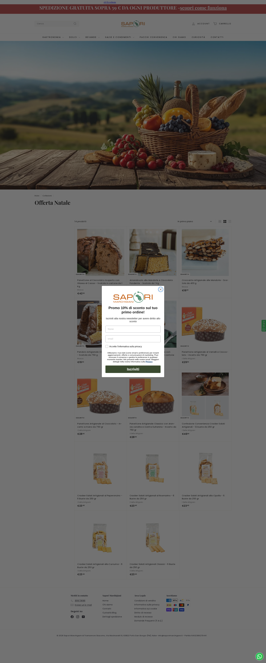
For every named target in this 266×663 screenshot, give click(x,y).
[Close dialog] (160, 289)
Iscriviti (133, 369)
